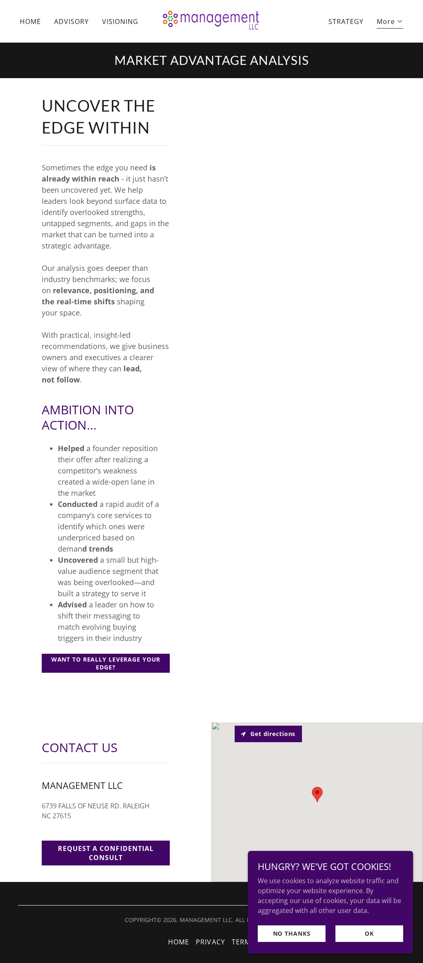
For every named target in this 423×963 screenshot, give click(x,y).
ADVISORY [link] (71, 21)
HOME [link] (30, 21)
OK (369, 933)
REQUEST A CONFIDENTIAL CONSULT (105, 853)
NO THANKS (292, 933)
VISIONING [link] (120, 21)
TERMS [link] (243, 941)
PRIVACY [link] (210, 941)
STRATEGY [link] (346, 21)
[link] (211, 20)
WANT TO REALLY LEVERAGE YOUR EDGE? (106, 663)
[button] (390, 23)
